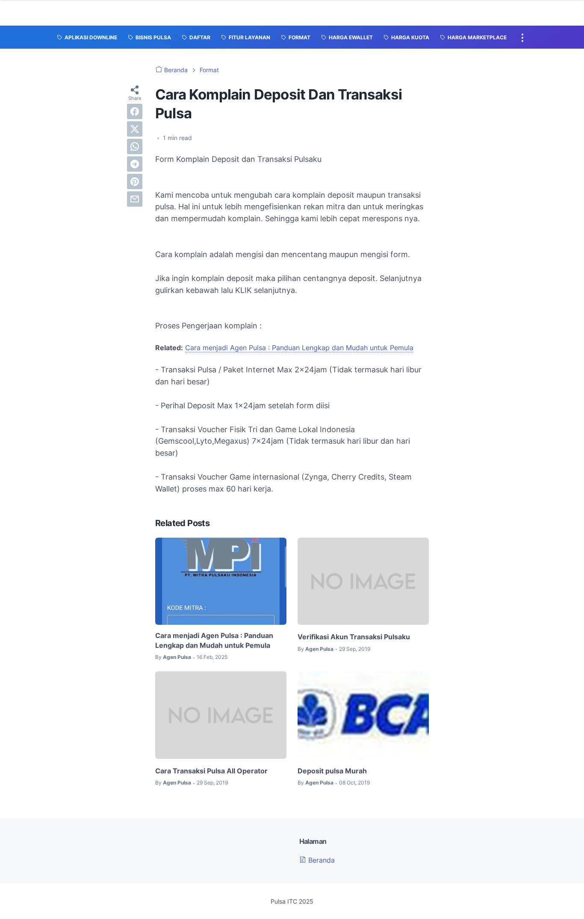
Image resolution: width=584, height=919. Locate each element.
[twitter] (134, 129)
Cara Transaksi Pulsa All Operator (211, 771)
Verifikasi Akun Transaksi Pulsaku (354, 636)
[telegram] (134, 164)
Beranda (320, 860)
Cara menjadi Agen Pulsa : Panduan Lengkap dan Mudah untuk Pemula (299, 347)
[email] (134, 199)
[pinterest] (134, 181)
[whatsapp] (134, 146)
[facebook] (134, 111)
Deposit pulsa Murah (332, 771)
